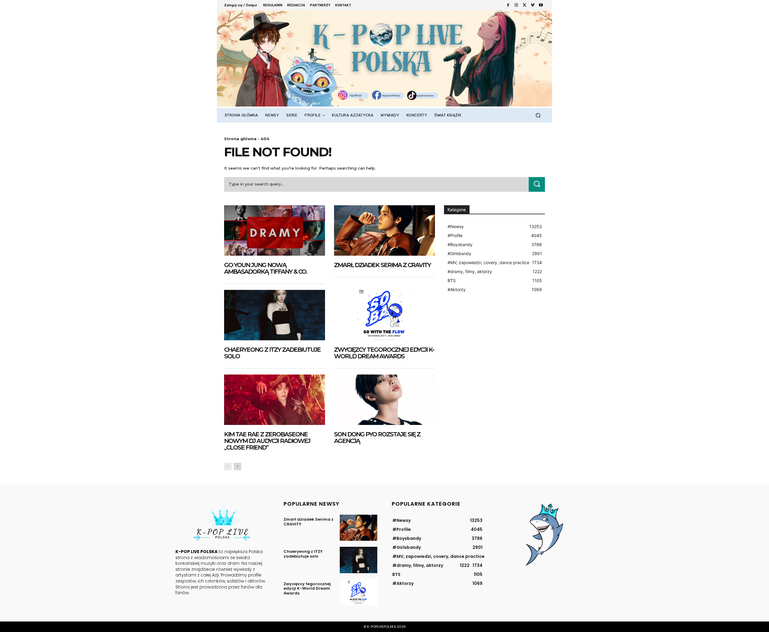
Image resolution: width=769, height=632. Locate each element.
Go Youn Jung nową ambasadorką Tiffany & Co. (265, 268)
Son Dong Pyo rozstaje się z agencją (377, 437)
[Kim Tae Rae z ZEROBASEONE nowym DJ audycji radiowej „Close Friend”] (274, 400)
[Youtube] (541, 5)
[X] (524, 5)
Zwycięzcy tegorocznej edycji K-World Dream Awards (384, 353)
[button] (538, 115)
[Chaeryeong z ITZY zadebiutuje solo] (274, 315)
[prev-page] (228, 466)
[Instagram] (516, 5)
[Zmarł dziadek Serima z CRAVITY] (384, 230)
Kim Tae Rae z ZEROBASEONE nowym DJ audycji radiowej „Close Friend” (267, 441)
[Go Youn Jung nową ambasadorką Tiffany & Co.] (274, 230)
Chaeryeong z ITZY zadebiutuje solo (272, 353)
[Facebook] (508, 5)
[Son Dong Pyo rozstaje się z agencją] (384, 400)
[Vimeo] (532, 5)
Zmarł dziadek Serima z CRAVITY (382, 265)
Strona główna (240, 138)
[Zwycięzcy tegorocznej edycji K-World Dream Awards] (384, 315)
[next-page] (237, 466)
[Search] (537, 184)
